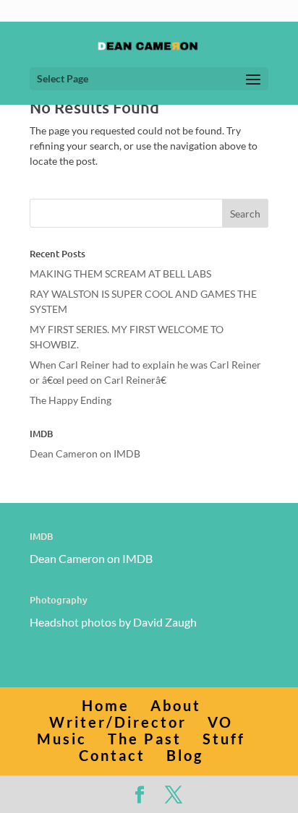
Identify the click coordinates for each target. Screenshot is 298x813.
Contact (112, 755)
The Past (145, 738)
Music (62, 738)
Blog (184, 755)
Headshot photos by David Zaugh (113, 622)
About (175, 705)
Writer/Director (118, 722)
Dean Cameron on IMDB (85, 453)
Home (105, 705)
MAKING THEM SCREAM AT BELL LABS (120, 273)
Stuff (224, 738)
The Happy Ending (70, 400)
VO (220, 722)
